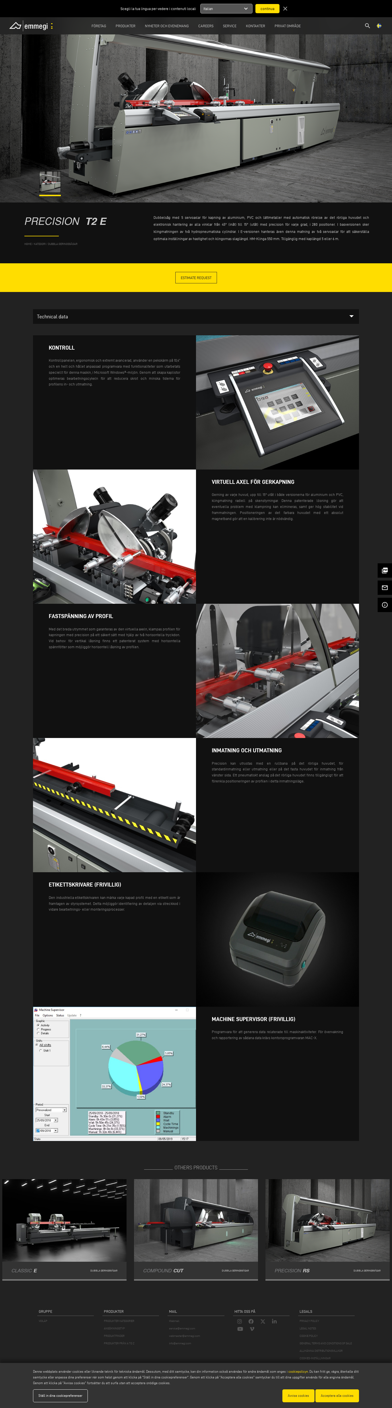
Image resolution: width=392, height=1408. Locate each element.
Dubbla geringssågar (62, 244)
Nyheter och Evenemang (167, 26)
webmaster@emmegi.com (184, 1335)
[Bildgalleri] (50, 191)
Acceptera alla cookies (337, 1395)
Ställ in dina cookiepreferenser (60, 1395)
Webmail (174, 1321)
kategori (40, 244)
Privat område (288, 26)
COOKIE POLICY (309, 1335)
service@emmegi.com (182, 1328)
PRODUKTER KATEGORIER (119, 1321)
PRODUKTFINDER (114, 1335)
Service (229, 26)
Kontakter (255, 26)
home (28, 244)
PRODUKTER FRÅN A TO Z (119, 1343)
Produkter (125, 26)
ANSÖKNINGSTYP (114, 1328)
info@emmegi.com (180, 1343)
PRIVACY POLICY (309, 1321)
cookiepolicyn (298, 1371)
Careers (206, 26)
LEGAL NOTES (308, 1328)
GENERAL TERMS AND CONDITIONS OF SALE (326, 1343)
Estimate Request (196, 278)
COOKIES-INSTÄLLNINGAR (315, 1358)
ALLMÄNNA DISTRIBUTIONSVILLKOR (321, 1350)
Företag (99, 26)
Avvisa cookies (298, 1395)
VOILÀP (43, 1321)
